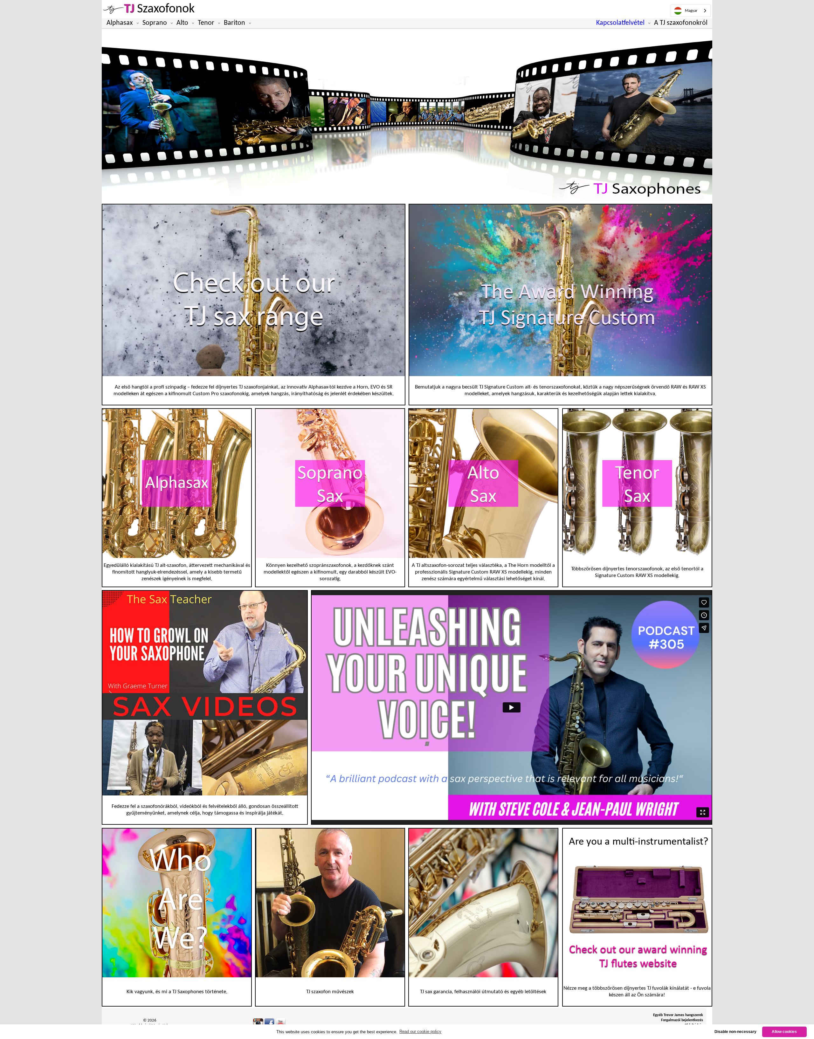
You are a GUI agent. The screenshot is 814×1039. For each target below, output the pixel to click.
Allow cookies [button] (784, 1031)
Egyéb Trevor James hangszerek (678, 1015)
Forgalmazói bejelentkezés (682, 1020)
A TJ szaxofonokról (680, 23)
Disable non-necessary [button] (735, 1031)
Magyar (691, 11)
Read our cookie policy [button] (420, 1031)
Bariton (234, 23)
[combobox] (691, 10)
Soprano (154, 23)
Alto (182, 23)
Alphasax (120, 23)
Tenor (206, 23)
